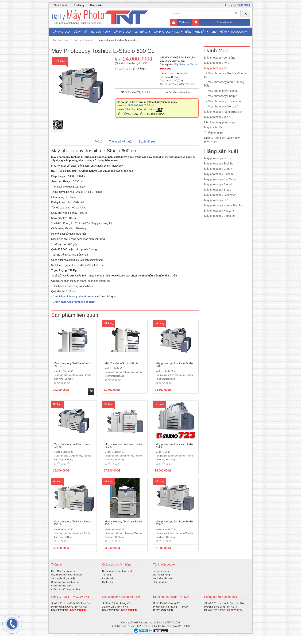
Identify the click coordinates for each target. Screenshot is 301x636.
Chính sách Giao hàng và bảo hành (74, 301)
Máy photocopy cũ (96, 32)
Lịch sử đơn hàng (161, 575)
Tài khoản (184, 22)
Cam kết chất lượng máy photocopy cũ (76, 296)
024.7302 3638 (59, 610)
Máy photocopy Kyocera (219, 210)
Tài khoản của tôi (161, 571)
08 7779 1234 (234, 610)
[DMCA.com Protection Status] (158, 630)
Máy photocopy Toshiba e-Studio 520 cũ (174, 365)
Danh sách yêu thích (162, 578)
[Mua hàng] (91, 391)
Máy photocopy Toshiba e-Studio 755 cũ (72, 523)
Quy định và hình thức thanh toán (67, 575)
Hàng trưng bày (195, 32)
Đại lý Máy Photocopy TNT (63, 571)
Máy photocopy (61, 40)
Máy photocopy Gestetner (220, 194)
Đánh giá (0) (147, 141)
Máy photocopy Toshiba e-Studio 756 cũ (123, 523)
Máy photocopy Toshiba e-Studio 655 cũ (123, 445)
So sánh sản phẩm (179, 92)
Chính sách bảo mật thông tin (65, 582)
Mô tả (98, 141)
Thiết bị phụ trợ (213, 132)
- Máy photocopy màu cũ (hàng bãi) (224, 84)
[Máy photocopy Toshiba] (165, 69)
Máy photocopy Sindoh (218, 184)
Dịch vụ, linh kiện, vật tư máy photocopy (222, 139)
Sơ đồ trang (107, 582)
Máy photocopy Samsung (220, 215)
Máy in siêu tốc (213, 127)
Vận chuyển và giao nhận (63, 578)
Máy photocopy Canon (218, 168)
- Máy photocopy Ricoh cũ (221, 90)
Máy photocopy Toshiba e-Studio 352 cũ (72, 365)
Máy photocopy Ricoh (217, 158)
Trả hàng (106, 575)
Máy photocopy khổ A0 (218, 116)
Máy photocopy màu (166, 32)
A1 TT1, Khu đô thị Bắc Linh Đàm (73, 603)
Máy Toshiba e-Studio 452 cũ (121, 363)
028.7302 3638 (164, 610)
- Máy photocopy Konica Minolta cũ (225, 75)
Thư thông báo (160, 582)
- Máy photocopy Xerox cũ (221, 106)
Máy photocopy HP (216, 200)
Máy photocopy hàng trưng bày (223, 111)
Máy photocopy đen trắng (131, 32)
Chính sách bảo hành (61, 586)
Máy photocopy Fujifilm (218, 174)
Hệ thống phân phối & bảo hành (117, 571)
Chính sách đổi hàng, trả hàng (65, 589)
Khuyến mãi (108, 578)
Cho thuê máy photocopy (228, 32)
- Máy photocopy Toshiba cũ (222, 101)
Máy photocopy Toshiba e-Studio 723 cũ (174, 445)
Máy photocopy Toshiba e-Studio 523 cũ (72, 445)
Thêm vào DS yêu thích (137, 92)
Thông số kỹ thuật (120, 141)
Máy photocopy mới (65, 32)
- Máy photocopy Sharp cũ (221, 96)
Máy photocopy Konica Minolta (223, 205)
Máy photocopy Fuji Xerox (220, 179)
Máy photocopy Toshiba (186, 64)
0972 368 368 (238, 5)
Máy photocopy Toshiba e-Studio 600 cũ (119, 40)
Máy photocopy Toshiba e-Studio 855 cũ (174, 523)
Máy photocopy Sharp (217, 189)
